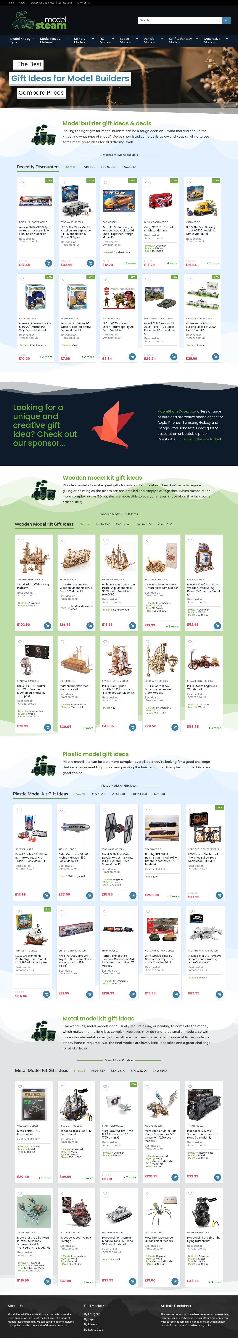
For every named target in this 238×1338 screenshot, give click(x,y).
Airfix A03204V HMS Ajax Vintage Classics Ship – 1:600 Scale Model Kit (34, 230)
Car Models (110, 222)
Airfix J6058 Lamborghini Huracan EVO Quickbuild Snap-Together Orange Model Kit (118, 232)
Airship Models (67, 849)
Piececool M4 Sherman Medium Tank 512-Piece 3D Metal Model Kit (117, 1241)
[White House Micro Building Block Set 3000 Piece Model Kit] (202, 297)
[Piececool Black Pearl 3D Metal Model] (76, 1104)
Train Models (68, 579)
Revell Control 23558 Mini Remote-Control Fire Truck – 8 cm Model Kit (31, 857)
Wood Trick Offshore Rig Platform (33, 586)
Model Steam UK (17, 1314)
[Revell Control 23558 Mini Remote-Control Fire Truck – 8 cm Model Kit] (32, 828)
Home (10, 2)
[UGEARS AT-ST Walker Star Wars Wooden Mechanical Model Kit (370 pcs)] (34, 660)
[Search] (226, 20)
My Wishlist (83, 2)
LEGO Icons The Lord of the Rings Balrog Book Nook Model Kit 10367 (203, 857)
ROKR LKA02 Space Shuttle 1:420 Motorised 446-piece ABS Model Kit (118, 689)
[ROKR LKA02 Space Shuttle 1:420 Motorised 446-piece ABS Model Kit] (119, 660)
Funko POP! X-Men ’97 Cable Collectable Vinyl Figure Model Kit (76, 327)
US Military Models (113, 1232)
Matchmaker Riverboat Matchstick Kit (75, 687)
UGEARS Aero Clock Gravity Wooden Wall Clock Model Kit (158, 689)
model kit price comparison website (51, 1314)
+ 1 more (129, 263)
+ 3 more (173, 896)
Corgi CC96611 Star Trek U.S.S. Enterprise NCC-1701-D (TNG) (117, 1134)
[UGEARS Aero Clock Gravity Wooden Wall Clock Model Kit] (161, 660)
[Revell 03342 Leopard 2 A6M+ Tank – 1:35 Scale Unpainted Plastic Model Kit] (160, 297)
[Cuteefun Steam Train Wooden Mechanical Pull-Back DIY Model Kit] (76, 558)
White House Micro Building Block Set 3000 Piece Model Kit (201, 327)
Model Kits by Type (20, 40)
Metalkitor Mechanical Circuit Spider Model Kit (160, 1239)
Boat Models (67, 681)
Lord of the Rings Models (203, 849)
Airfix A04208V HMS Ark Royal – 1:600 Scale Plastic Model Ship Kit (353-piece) (75, 961)
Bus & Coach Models (156, 222)
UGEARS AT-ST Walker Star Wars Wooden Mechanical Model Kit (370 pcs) (31, 691)
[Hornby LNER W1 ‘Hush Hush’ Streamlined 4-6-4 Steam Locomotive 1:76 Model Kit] (162, 828)
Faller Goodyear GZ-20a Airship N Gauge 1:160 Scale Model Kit (74, 857)
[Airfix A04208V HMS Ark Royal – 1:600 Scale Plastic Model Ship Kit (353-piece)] (76, 929)
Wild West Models (27, 1126)
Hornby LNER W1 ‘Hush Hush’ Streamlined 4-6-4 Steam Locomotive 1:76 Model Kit (161, 859)
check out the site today (199, 439)
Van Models (193, 222)
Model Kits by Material (50, 40)
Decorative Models (212, 40)
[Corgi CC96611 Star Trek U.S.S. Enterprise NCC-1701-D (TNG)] (119, 1104)
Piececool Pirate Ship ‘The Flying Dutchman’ (204, 1239)
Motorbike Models (156, 579)
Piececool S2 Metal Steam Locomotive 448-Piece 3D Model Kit (203, 1134)
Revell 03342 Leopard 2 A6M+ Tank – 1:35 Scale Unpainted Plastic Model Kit (159, 328)
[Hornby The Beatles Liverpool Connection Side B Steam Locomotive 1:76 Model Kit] (119, 929)
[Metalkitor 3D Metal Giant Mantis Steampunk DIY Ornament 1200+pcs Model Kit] (161, 1104)
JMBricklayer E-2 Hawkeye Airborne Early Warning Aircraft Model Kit (204, 959)
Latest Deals (65, 2)
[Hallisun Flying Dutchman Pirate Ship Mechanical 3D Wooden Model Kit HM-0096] (119, 558)
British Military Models (33, 222)
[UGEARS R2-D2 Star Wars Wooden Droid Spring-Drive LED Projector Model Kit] (204, 558)
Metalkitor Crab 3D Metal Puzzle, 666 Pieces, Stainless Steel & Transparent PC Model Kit (33, 1243)
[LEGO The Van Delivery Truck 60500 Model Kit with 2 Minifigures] (202, 201)
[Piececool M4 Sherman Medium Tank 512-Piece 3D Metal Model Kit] (119, 1211)
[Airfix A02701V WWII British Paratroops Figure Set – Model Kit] (119, 297)
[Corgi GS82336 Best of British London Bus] (160, 201)
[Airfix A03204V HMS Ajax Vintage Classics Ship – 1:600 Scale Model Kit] (35, 201)
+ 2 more (46, 357)
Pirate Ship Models (113, 579)
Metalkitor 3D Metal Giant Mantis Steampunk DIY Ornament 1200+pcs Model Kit (161, 1136)
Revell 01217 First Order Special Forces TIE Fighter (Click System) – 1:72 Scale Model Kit (118, 859)
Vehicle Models (149, 40)
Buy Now (48, 263)
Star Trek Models (112, 1126)
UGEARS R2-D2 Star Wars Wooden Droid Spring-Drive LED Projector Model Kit (203, 589)
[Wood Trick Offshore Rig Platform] (34, 558)
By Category (92, 1314)
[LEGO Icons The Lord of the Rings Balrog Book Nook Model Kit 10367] (205, 828)
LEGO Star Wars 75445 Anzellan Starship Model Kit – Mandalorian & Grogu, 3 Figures (76, 232)
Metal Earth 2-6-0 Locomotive (29, 1132)
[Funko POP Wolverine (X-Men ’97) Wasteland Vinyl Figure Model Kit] (35, 297)
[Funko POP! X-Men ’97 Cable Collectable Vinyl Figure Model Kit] (77, 297)
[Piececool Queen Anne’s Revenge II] (76, 1211)
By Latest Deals (93, 1329)
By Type (89, 1319)
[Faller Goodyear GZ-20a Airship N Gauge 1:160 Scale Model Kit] (76, 828)
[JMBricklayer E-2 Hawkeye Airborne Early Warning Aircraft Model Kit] (205, 929)
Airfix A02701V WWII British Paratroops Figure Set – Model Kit (118, 327)
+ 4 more (171, 263)
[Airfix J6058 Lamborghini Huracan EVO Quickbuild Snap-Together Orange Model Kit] (119, 201)
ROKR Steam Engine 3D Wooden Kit (202, 687)
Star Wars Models (72, 222)
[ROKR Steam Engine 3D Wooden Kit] (204, 660)
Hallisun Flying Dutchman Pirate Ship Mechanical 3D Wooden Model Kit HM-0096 (118, 589)
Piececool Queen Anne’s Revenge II (75, 1239)
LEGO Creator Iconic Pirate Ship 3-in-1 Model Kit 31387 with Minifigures (31, 959)
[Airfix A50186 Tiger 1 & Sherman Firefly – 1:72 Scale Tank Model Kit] (162, 929)
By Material (91, 1324)
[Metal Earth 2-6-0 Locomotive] (34, 1104)
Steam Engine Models (200, 681)
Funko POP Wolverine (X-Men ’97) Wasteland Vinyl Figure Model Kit (35, 327)
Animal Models (154, 1126)
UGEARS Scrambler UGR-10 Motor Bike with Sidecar (161, 586)
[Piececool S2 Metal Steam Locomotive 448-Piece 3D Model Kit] (204, 1104)
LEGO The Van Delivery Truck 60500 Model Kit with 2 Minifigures (200, 230)
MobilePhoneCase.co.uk (176, 411)
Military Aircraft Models (203, 951)
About (22, 2)
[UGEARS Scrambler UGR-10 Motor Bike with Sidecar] (161, 558)
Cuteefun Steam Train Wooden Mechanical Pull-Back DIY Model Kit (76, 588)
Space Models (125, 40)
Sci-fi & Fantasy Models (180, 40)
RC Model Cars (24, 849)
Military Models (79, 40)
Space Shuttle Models (115, 681)
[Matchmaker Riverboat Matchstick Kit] (76, 660)
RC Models (105, 40)
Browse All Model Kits (42, 2)
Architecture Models (199, 318)
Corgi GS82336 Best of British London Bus (158, 228)
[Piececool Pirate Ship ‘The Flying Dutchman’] (204, 1211)
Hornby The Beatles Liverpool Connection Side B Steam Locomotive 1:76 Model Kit (119, 961)
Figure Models (27, 318)
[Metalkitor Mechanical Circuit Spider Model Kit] (161, 1211)
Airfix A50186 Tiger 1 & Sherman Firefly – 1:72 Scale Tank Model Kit (159, 959)
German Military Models (158, 318)
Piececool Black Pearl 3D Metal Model (75, 1132)
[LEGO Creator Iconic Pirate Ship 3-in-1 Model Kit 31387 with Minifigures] (32, 929)
